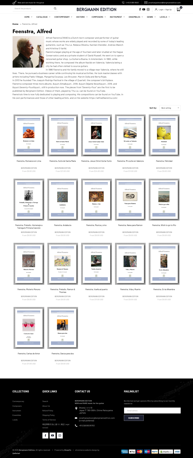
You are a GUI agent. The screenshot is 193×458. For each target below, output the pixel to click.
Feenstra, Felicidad (164, 161)
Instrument (16, 410)
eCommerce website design (86, 450)
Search (45, 401)
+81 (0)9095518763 (87, 425)
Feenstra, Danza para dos (63, 353)
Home (15, 24)
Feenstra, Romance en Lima (29, 161)
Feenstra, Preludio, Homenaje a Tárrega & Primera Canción (28, 226)
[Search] (55, 8)
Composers (17, 406)
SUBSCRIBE (133, 418)
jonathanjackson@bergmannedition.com (164, 2)
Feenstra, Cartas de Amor (29, 353)
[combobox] (35, 8)
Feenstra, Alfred (29, 24)
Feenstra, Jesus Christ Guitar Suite (96, 161)
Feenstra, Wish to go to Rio (164, 225)
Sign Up (168, 9)
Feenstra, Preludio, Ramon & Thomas (62, 290)
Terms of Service (49, 420)
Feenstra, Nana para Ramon (130, 225)
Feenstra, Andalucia (62, 225)
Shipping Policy (48, 415)
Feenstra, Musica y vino (96, 225)
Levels (15, 420)
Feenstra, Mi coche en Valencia (130, 161)
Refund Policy (47, 410)
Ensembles (16, 415)
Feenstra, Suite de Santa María (62, 161)
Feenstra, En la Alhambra (164, 289)
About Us (46, 406)
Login (161, 9)
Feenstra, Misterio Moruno (28, 289)
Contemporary (18, 401)
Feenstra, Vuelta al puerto (96, 289)
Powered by (62, 450)
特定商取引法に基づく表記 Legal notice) (55, 426)
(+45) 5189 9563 (132, 2)
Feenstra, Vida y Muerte (130, 289)
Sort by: (153, 108)
